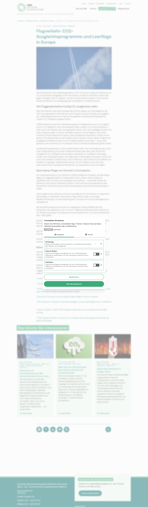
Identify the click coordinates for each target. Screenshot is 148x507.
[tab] (59, 234)
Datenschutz (48, 229)
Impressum (57, 229)
